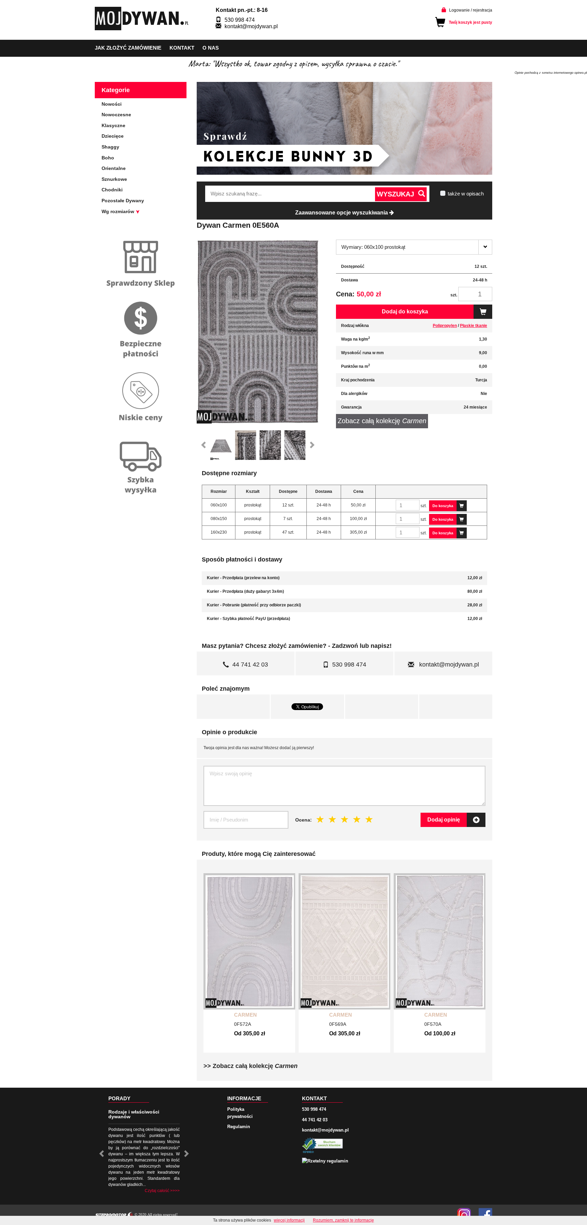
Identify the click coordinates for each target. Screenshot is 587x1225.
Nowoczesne (116, 114)
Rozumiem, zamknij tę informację (343, 1220)
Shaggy (110, 147)
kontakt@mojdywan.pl (251, 26)
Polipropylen (445, 325)
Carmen (245, 1015)
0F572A (242, 1024)
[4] (357, 819)
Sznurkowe (114, 179)
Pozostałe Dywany (123, 200)
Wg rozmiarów (119, 211)
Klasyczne (113, 125)
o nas (210, 48)
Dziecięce (113, 136)
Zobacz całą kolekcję (382, 421)
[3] (345, 819)
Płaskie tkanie (473, 325)
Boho (108, 157)
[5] (369, 819)
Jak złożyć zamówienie (128, 48)
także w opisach (466, 193)
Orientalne (114, 168)
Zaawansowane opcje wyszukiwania (342, 212)
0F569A (337, 1024)
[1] (320, 819)
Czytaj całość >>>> (162, 1190)
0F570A (432, 1024)
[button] (203, 445)
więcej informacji (289, 1220)
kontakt (182, 48)
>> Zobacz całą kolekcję (250, 1066)
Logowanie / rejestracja (470, 10)
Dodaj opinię (443, 820)
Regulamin (238, 1126)
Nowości (112, 104)
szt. (453, 295)
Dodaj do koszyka (405, 311)
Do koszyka (442, 506)
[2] (332, 819)
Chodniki (112, 189)
